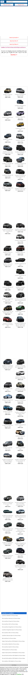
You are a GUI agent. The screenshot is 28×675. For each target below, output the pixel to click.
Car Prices (14, 665)
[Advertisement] (14, 21)
